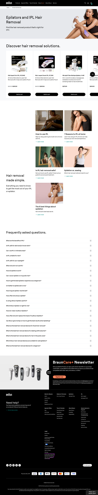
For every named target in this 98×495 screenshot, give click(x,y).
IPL (82, 394)
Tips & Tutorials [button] (33, 3)
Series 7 (46, 402)
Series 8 (46, 400)
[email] (13, 465)
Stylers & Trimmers (61, 394)
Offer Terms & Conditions (50, 414)
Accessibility (47, 440)
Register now (59, 377)
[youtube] (10, 465)
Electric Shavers (49, 394)
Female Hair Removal (16, 7)
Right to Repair (48, 450)
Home (8, 7)
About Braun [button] (49, 3)
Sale (45, 410)
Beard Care (59, 412)
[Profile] (88, 3)
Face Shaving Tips (60, 410)
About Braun (71, 410)
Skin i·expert (83, 396)
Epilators (71, 394)
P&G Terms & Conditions (86, 383)
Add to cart (19, 94)
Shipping (83, 425)
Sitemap (46, 452)
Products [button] (18, 3)
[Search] (85, 3)
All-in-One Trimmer (61, 396)
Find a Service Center (85, 421)
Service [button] (55, 3)
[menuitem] (18, 3)
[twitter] (19, 465)
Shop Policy (47, 433)
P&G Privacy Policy (56, 384)
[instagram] (7, 465)
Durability (71, 412)
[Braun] (9, 3)
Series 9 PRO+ (47, 398)
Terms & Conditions (49, 446)
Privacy (46, 435)
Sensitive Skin (60, 416)
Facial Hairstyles (60, 414)
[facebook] (16, 465)
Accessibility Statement (50, 448)
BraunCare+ (83, 411)
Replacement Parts (49, 404)
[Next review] (92, 74)
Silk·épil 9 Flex (72, 396)
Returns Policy (84, 427)
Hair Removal (59, 418)
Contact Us (83, 419)
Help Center (83, 417)
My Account (83, 423)
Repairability (71, 414)
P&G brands (85, 380)
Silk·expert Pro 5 (84, 398)
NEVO (46, 396)
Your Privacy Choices (49, 442)
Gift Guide (47, 412)
